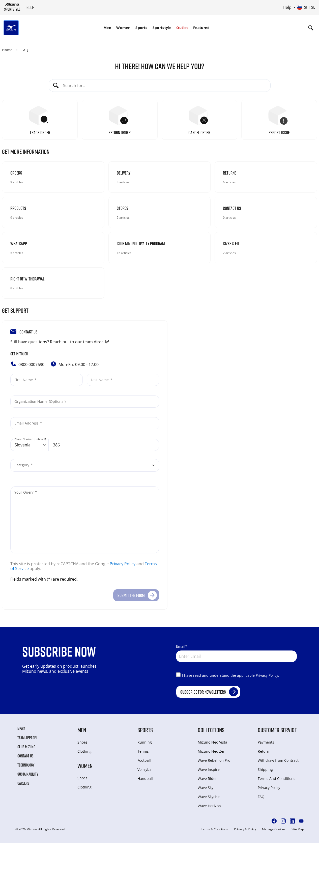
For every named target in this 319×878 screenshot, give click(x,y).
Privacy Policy (122, 564)
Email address (27, 423)
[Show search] (311, 28)
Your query (24, 492)
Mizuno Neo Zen (211, 751)
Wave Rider (207, 778)
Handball (145, 778)
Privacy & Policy (245, 829)
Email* (181, 646)
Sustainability (27, 774)
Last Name (100, 379)
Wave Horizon (209, 805)
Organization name (31, 401)
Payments (266, 742)
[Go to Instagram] (283, 821)
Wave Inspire (209, 769)
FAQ (261, 796)
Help (287, 7)
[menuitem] (107, 28)
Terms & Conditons (214, 829)
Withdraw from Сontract (278, 760)
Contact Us (25, 755)
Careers (23, 783)
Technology (26, 765)
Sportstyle (162, 27)
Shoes (82, 742)
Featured (201, 27)
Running (144, 742)
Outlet (182, 27)
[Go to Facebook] (274, 821)
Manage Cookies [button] (273, 829)
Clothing (84, 751)
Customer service (277, 729)
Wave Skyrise (209, 796)
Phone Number (23, 439)
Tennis (143, 751)
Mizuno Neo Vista (212, 742)
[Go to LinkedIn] (292, 821)
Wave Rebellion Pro (214, 760)
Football (144, 760)
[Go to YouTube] (301, 821)
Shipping (265, 769)
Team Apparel (27, 737)
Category (22, 465)
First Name (24, 379)
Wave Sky (205, 787)
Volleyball (145, 769)
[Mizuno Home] (12, 7)
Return (263, 751)
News (21, 728)
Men (107, 27)
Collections (211, 729)
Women (123, 27)
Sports (141, 27)
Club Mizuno (26, 746)
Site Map (298, 829)
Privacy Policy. (267, 675)
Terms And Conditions (276, 778)
